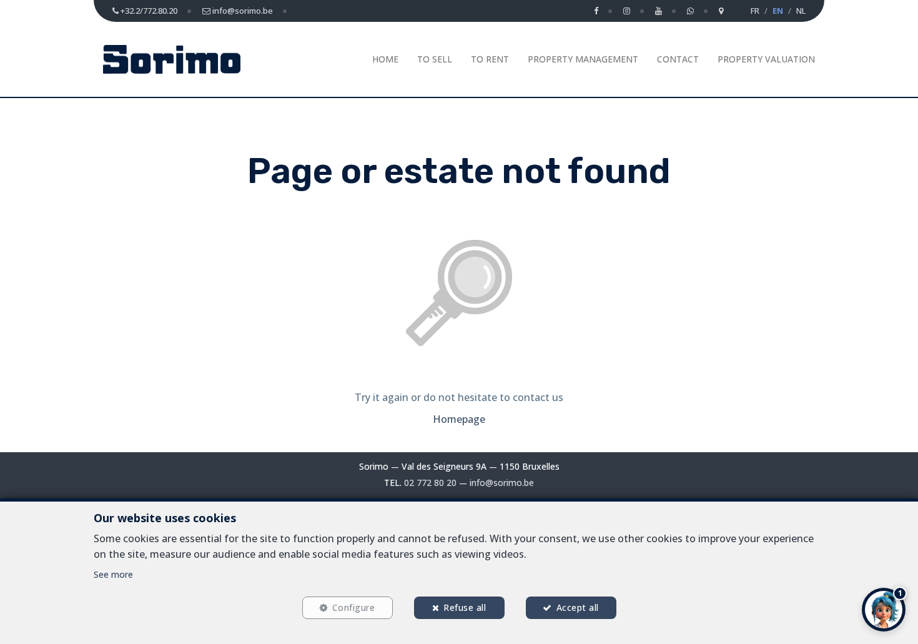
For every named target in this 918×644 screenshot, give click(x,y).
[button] (884, 610)
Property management (583, 59)
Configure (353, 607)
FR (755, 10)
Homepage (459, 419)
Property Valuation (766, 59)
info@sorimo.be (502, 482)
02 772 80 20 (430, 482)
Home (385, 59)
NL (801, 10)
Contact (678, 59)
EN (777, 10)
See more (113, 574)
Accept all (577, 607)
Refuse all (464, 607)
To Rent (490, 59)
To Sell (434, 59)
